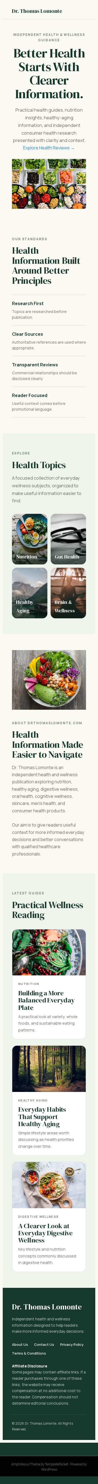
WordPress (49, 1469)
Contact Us (44, 1344)
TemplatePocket (56, 1464)
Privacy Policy (72, 1344)
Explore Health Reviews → (49, 148)
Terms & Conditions (29, 1353)
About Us (20, 1344)
